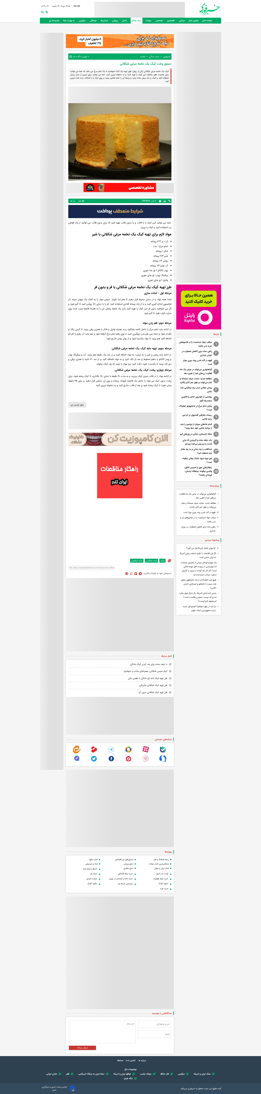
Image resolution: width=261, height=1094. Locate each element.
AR (79, 6)
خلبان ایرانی (51, 1074)
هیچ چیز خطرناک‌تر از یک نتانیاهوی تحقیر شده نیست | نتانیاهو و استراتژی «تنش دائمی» (198, 584)
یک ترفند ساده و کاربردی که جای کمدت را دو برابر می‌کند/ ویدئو (197, 442)
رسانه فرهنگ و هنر (161, 859)
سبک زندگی (136, 20)
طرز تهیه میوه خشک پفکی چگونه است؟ (197, 460)
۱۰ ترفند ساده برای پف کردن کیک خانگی (148, 664)
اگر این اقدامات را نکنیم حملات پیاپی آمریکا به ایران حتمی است (198, 555)
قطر (67, 1074)
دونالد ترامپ (145, 1074)
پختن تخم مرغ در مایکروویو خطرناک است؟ (195, 407)
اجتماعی (159, 20)
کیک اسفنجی (136, 560)
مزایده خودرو (92, 878)
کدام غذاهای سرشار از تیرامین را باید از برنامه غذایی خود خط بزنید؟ (196, 426)
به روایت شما (69, 20)
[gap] (77, 762)
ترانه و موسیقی (91, 863)
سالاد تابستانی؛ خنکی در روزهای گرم (196, 434)
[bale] (163, 753)
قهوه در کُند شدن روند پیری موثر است (197, 362)
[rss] (46, 12)
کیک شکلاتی (151, 560)
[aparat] (146, 753)
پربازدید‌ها (214, 486)
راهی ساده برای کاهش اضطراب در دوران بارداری (197, 353)
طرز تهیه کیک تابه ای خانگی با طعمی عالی (147, 678)
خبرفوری (191, 1088)
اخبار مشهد (93, 859)
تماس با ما (131, 1060)
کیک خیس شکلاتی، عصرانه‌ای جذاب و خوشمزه (145, 671)
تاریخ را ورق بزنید (90, 868)
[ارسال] (160, 201)
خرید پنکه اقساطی (125, 873)
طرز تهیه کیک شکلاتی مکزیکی (153, 685)
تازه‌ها (216, 334)
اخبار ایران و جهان (161, 868)
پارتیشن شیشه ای (125, 883)
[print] (165, 201)
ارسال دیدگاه (82, 1047)
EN (75, 6)
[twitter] (136, 573)
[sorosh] (163, 762)
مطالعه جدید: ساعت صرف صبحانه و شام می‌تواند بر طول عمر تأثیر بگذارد (196, 380)
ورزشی (115, 20)
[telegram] (111, 753)
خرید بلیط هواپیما (161, 878)
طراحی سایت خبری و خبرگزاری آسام (54, 1088)
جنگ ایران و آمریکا (202, 1074)
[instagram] (146, 762)
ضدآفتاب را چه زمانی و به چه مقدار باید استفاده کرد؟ (196, 451)
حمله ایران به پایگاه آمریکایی (91, 1074)
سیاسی (182, 20)
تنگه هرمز (128, 1078)
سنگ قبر (93, 873)
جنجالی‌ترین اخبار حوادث (159, 863)
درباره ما (143, 1060)
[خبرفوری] (202, 9)
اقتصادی (171, 20)
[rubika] (128, 753)
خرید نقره (164, 888)
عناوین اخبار (194, 20)
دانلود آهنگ (163, 883)
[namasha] (128, 762)
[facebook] (127, 573)
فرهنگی (93, 20)
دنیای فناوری (128, 868)
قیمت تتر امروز (162, 873)
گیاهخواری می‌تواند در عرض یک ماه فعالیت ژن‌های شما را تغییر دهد (196, 371)
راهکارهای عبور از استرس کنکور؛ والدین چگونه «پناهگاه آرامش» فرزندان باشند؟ (198, 471)
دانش (124, 20)
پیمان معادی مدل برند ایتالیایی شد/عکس (196, 389)
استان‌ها (104, 20)
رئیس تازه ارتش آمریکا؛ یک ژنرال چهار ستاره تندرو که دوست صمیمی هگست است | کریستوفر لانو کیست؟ (197, 597)
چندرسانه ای (54, 20)
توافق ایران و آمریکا (122, 1074)
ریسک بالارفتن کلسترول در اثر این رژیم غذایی (197, 417)
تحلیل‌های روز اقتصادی (124, 859)
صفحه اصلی (207, 20)
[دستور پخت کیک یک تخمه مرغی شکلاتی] (140, 573)
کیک (162, 560)
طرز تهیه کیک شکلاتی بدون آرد (152, 692)
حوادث (149, 20)
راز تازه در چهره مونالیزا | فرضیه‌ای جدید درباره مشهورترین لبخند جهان (199, 608)
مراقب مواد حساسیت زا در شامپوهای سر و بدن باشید (195, 344)
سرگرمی (82, 20)
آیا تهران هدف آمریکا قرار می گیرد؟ (200, 548)
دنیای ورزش (128, 863)
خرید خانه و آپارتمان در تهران (121, 878)
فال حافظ (164, 1074)
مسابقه (120, 1060)
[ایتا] (77, 753)
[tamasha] (94, 753)
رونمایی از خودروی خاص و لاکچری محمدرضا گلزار (196, 398)
